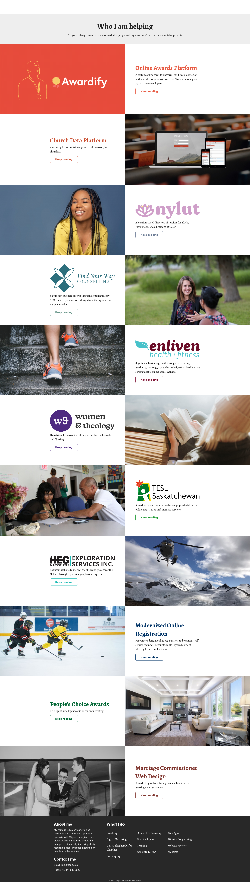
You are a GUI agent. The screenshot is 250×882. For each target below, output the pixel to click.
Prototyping (113, 856)
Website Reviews (177, 845)
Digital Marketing (117, 839)
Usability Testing (146, 852)
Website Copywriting (180, 839)
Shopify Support (146, 839)
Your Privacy (136, 880)
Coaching (112, 833)
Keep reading (149, 91)
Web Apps (173, 833)
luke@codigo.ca (69, 865)
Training (142, 845)
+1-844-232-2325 (71, 869)
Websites (173, 852)
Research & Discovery (149, 833)
